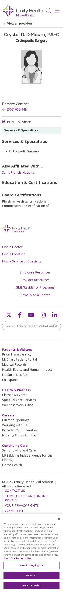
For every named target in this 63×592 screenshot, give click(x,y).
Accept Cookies (31, 585)
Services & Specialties (21, 130)
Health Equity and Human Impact (27, 369)
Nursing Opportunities (19, 435)
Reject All (31, 575)
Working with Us (14, 425)
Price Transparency (16, 354)
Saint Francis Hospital (18, 172)
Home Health (12, 465)
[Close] (59, 519)
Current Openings (15, 420)
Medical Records (14, 364)
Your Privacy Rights (22, 505)
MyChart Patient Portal (19, 359)
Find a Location (13, 254)
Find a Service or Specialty (21, 261)
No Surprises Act (14, 374)
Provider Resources (35, 280)
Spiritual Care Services (19, 400)
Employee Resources (35, 272)
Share (26, 122)
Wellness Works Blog (18, 405)
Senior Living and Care (19, 450)
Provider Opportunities (19, 430)
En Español (10, 380)
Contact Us (15, 490)
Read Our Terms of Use (17, 558)
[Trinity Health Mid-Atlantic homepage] (22, 16)
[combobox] (31, 326)
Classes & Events (14, 395)
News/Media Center (35, 295)
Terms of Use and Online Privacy (26, 498)
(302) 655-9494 (17, 109)
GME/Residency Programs (35, 287)
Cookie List (14, 511)
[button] (58, 9)
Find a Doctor (12, 247)
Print (10, 122)
